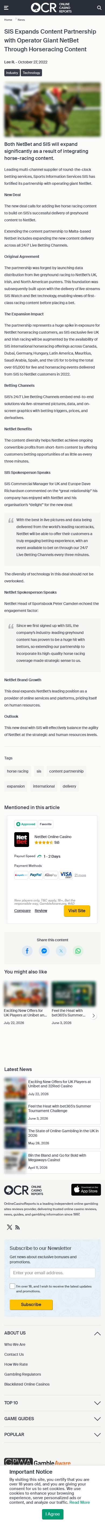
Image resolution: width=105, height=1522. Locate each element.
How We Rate (16, 1364)
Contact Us (14, 1354)
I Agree (53, 1514)
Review (41, 910)
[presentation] (93, 1016)
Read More (79, 1502)
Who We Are (14, 1344)
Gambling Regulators (22, 1374)
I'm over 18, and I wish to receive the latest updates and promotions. (54, 1288)
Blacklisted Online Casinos (27, 1384)
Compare (22, 910)
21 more (80, 875)
